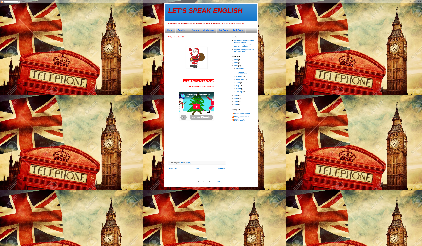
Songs (195, 30)
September (240, 79)
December (240, 68)
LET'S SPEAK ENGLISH (205, 10)
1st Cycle (223, 30)
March (238, 89)
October (239, 77)
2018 (236, 66)
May (238, 86)
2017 (236, 95)
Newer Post (173, 168)
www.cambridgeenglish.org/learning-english (243, 46)
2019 (236, 63)
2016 (236, 98)
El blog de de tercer (241, 117)
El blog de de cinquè (242, 113)
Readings (182, 30)
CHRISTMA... (243, 72)
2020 (236, 60)
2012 (236, 104)
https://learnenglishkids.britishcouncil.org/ (244, 41)
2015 (236, 101)
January (239, 92)
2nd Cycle (238, 30)
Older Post (221, 168)
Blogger (221, 182)
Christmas (208, 30)
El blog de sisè (239, 120)
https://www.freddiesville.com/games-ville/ (244, 50)
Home (170, 30)
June (238, 83)
